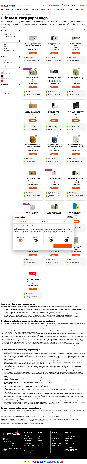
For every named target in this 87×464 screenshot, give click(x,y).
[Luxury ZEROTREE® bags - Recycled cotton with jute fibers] (33, 139)
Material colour (6, 67)
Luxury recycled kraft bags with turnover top (32, 111)
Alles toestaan (63, 246)
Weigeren (43, 246)
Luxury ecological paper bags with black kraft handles (33, 179)
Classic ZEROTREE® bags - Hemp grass (33, 78)
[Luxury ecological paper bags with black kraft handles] (33, 173)
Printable (4, 31)
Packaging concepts (29, 450)
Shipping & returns (56, 436)
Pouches (26, 442)
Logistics (54, 440)
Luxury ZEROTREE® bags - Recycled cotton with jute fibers (32, 145)
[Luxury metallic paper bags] (76, 38)
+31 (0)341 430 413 (9, 443)
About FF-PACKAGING (70, 436)
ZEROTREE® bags (66, 355)
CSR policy (40, 435)
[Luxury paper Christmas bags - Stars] (76, 105)
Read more (4, 27)
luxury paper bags (51, 410)
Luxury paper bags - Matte (32, 212)
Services (54, 432)
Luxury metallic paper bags (76, 44)
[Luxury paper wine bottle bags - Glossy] (54, 105)
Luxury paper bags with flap (76, 179)
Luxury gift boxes (28, 436)
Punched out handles (9, 50)
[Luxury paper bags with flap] (76, 173)
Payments (54, 435)
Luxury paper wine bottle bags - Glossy (54, 111)
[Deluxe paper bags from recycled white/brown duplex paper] (33, 38)
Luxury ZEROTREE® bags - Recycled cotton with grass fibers (75, 78)
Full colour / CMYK (8, 34)
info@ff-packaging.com (11, 445)
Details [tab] (43, 221)
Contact (67, 435)
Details (33, 53)
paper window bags (50, 419)
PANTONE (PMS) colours (9, 36)
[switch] (36, 240)
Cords (5, 44)
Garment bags (27, 443)
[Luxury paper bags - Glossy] (54, 71)
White (5, 71)
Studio (53, 442)
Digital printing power (29, 452)
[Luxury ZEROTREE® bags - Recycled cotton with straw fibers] (76, 139)
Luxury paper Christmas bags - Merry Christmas (33, 280)
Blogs (66, 440)
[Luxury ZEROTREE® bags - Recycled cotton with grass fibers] (76, 71)
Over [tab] (64, 221)
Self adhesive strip (8, 52)
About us (68, 432)
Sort (66, 29)
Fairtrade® (40, 440)
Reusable (6, 92)
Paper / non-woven (8, 62)
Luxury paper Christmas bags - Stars (76, 111)
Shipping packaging (28, 438)
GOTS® (39, 442)
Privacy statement (69, 443)
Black (5, 76)
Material (4, 57)
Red (5, 81)
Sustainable (6, 93)
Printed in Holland (69, 438)
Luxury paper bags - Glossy (54, 78)
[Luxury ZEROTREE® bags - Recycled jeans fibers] (54, 139)
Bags (25, 435)
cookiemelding (63, 233)
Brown (5, 78)
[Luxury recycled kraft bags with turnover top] (33, 105)
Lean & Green (41, 445)
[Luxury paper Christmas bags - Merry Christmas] (33, 274)
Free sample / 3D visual (57, 443)
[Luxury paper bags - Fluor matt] (76, 206)
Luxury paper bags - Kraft (54, 44)
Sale (25, 448)
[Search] (44, 5)
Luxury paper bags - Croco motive (76, 246)
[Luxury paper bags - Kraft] (54, 38)
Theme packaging (28, 447)
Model (3, 41)
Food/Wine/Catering (29, 445)
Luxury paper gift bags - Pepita (54, 179)
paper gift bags (34, 416)
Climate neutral (41, 447)
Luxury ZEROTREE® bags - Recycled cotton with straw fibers (75, 145)
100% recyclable (7, 88)
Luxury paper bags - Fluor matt (76, 212)
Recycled (6, 90)
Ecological (4, 84)
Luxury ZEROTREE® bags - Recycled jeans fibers (54, 145)
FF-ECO (40, 432)
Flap (5, 46)
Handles (5, 48)
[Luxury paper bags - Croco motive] (76, 240)
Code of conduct (42, 436)
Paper (5, 60)
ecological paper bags (35, 415)
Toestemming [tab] (23, 221)
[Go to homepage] (8, 5)
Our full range (28, 432)
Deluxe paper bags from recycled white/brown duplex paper (33, 44)
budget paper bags (21, 412)
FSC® (39, 438)
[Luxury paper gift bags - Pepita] (54, 173)
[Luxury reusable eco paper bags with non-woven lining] (54, 206)
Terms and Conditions (70, 442)
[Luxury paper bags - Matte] (33, 206)
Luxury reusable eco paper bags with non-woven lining (54, 212)
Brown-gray (7, 73)
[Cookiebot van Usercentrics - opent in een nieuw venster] (67, 217)
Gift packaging (27, 440)
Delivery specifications (57, 438)
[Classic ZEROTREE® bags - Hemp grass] (33, 71)
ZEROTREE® (40, 443)
